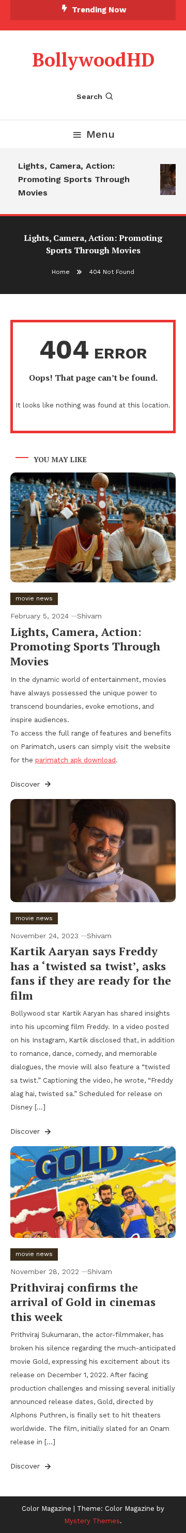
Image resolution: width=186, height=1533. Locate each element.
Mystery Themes (92, 1521)
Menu (100, 134)
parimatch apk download (75, 760)
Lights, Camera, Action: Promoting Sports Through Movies (72, 179)
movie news (34, 598)
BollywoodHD (93, 59)
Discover (26, 784)
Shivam (89, 616)
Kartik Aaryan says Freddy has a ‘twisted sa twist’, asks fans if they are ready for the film (90, 973)
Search (89, 96)
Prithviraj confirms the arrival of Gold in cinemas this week (83, 1302)
